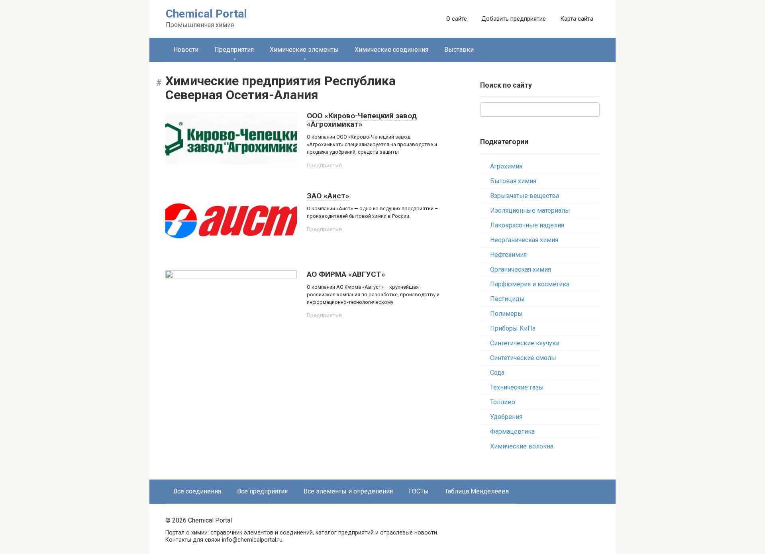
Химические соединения (391, 49)
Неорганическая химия (524, 240)
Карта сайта (576, 18)
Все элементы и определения (348, 491)
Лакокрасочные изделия (527, 225)
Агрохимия (506, 166)
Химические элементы (304, 49)
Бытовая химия (513, 181)
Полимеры (506, 313)
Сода (497, 372)
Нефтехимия (508, 254)
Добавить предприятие (513, 18)
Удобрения (506, 417)
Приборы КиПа (513, 328)
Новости (185, 49)
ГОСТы (419, 491)
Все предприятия (262, 491)
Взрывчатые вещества (524, 196)
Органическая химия (520, 269)
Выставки (459, 49)
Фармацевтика (512, 431)
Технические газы (517, 387)
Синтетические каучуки (524, 343)
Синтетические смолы (523, 358)
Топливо (502, 402)
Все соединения (197, 491)
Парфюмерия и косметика (529, 284)
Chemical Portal (206, 13)
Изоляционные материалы (530, 210)
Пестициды (507, 299)
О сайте (456, 18)
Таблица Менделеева (477, 491)
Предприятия (234, 49)
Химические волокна (521, 446)
